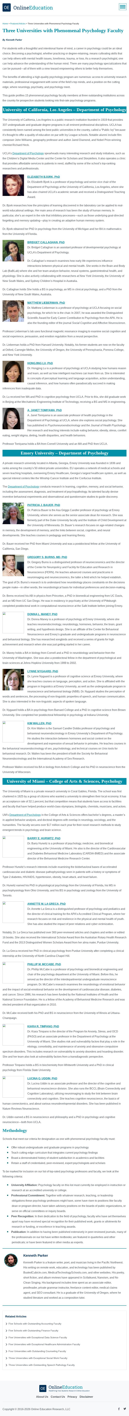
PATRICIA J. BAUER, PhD (43, 505)
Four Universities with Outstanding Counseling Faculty (37, 1351)
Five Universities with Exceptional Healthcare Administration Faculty (44, 1344)
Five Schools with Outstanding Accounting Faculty (35, 1323)
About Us (42, 1396)
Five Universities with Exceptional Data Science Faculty (38, 1337)
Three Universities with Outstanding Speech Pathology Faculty (42, 1365)
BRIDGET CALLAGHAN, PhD (46, 242)
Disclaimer (86, 1396)
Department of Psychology (28, 153)
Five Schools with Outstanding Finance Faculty (33, 1330)
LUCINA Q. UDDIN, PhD (42, 1078)
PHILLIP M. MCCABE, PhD (44, 964)
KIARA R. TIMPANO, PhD (43, 1026)
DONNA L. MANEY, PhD (42, 614)
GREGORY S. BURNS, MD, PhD (47, 557)
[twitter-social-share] (124, 1409)
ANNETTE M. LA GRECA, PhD (46, 903)
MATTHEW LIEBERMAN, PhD (46, 302)
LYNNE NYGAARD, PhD (42, 671)
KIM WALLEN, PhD (39, 723)
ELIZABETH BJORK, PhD (43, 176)
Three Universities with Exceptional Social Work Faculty (38, 1358)
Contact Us (58, 1396)
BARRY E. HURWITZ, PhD (43, 838)
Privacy (72, 1396)
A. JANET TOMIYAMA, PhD (44, 410)
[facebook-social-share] (119, 1409)
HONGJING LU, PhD (40, 363)
